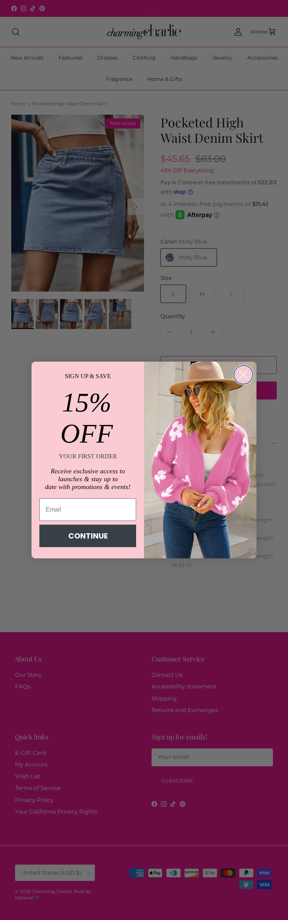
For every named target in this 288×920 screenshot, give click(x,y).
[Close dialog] (243, 374)
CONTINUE (88, 536)
